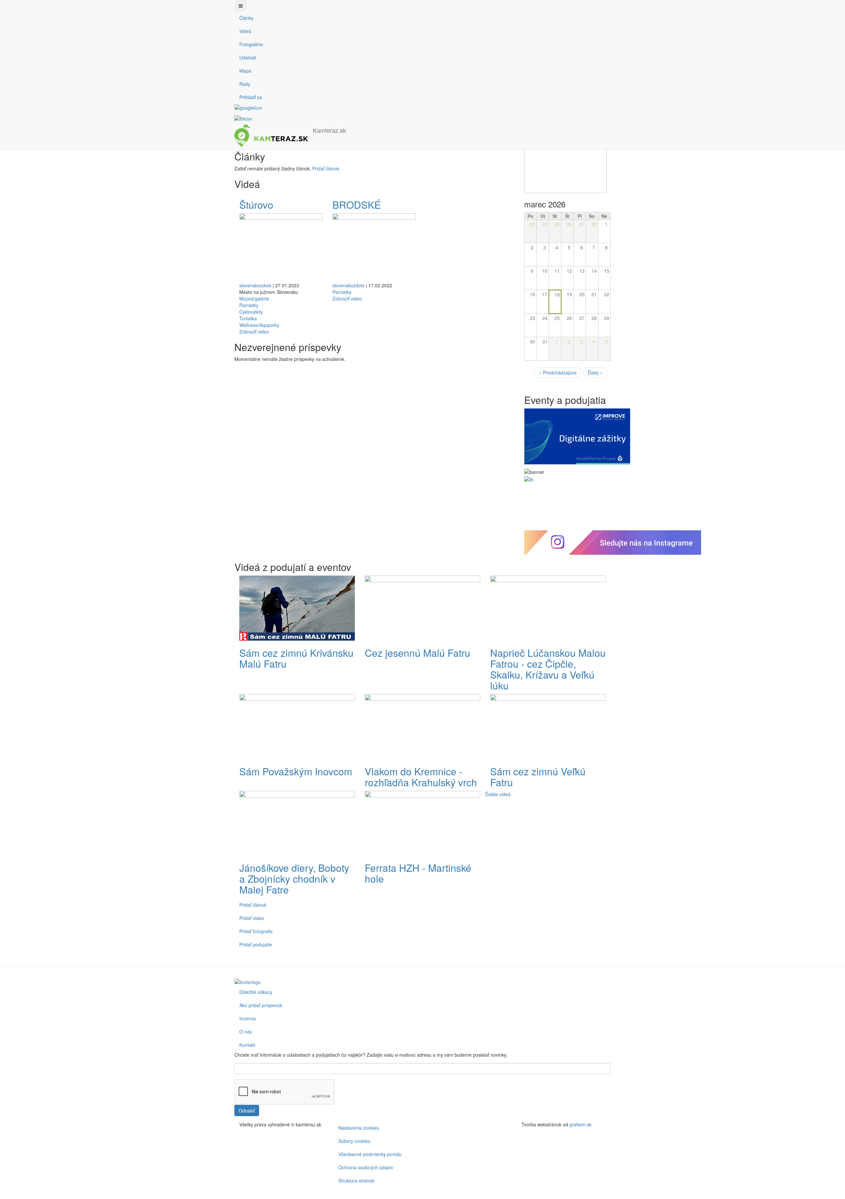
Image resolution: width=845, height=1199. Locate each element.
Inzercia (247, 1018)
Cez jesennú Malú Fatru (417, 653)
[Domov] (273, 135)
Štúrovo (257, 204)
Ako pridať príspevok (260, 1005)
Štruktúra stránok (356, 1180)
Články (246, 18)
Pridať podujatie (255, 944)
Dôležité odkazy (255, 992)
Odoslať (247, 1110)
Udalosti (247, 57)
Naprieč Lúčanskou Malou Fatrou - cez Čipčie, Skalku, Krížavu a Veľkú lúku (548, 669)
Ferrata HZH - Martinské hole (418, 873)
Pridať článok (325, 168)
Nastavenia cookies (358, 1127)
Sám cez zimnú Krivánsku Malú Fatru (296, 658)
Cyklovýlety (251, 311)
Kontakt (247, 1044)
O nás (245, 1031)
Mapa (245, 70)
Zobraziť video (254, 331)
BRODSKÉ (358, 204)
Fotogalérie (251, 44)
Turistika (248, 318)
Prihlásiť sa (250, 97)
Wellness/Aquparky (259, 325)
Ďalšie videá (498, 794)
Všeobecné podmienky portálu (370, 1154)
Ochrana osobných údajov (365, 1167)
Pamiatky (248, 305)
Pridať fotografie (256, 931)
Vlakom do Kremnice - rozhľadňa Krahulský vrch (421, 776)
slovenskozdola (255, 285)
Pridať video (251, 918)
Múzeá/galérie (254, 298)
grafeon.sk (580, 1124)
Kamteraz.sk (329, 130)
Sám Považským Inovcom (295, 771)
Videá (245, 31)
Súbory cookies (354, 1141)
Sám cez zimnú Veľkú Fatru (538, 776)
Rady (244, 84)
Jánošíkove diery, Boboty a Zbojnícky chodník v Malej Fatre (294, 879)
